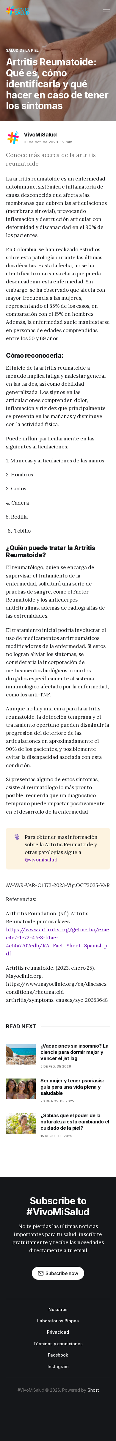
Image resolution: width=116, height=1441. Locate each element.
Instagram (58, 1366)
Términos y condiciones (57, 1343)
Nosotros (57, 1309)
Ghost (93, 1390)
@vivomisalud (41, 859)
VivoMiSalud (40, 134)
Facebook (58, 1354)
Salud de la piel (22, 50)
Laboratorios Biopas (58, 1320)
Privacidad (58, 1332)
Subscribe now (62, 1273)
